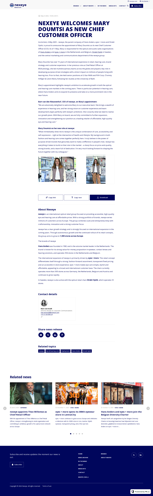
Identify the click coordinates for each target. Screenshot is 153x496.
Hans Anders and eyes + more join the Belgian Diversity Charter (121, 413)
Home (80, 454)
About (80, 465)
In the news (102, 6)
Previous (5, 408)
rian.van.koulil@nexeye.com (50, 312)
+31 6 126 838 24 (47, 314)
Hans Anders (45, 52)
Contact (122, 6)
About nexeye (88, 6)
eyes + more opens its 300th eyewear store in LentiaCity (75, 413)
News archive (83, 457)
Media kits (113, 6)
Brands (76, 6)
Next (148, 408)
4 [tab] (79, 433)
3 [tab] (76, 433)
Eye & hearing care (52, 351)
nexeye (41, 351)
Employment (65, 351)
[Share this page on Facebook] (62, 334)
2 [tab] (73, 433)
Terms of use (46, 486)
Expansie (24, 408)
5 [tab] (82, 433)
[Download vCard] (72, 301)
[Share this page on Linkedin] (55, 334)
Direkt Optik (97, 52)
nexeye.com (133, 1)
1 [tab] (70, 433)
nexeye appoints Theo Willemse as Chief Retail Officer (28, 413)
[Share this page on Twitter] (47, 334)
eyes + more (60, 52)
